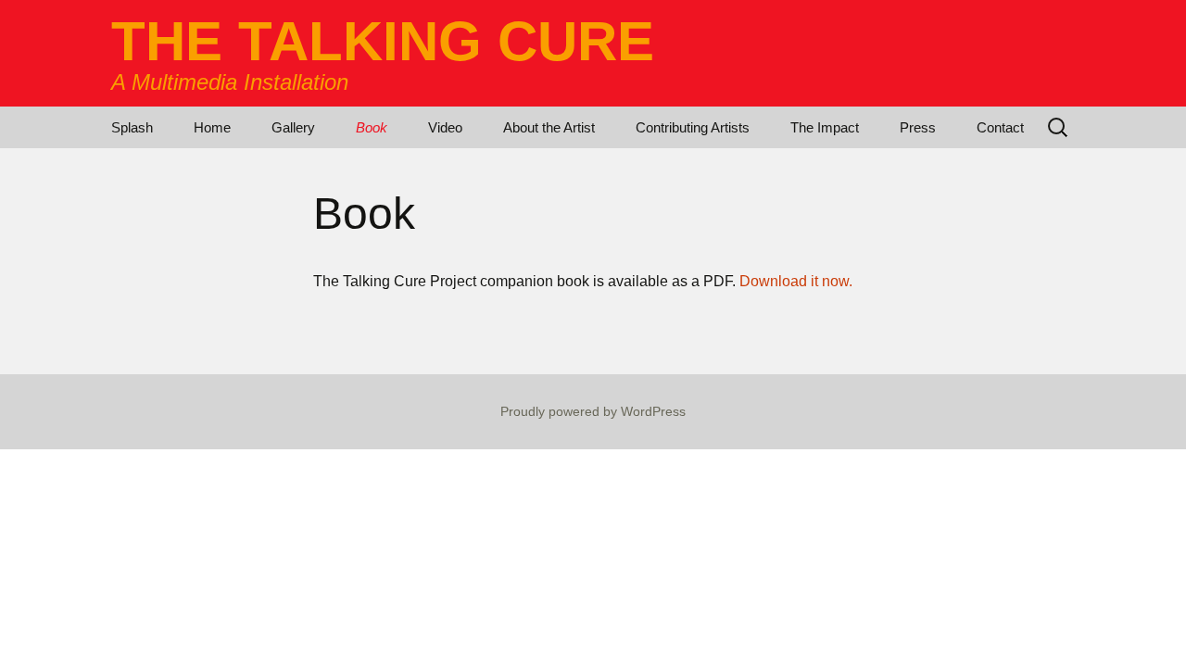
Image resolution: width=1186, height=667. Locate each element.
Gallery (293, 127)
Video (445, 127)
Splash (132, 127)
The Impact (824, 127)
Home (212, 127)
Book (371, 127)
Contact (1000, 127)
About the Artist (549, 127)
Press (918, 127)
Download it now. (795, 281)
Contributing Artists (693, 127)
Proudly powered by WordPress (593, 411)
